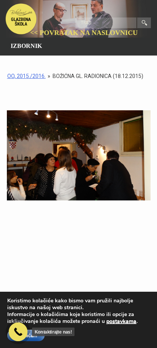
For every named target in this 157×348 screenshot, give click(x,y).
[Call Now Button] (18, 332)
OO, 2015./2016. (26, 76)
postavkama (121, 321)
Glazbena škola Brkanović (21, 19)
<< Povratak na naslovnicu (88, 33)
